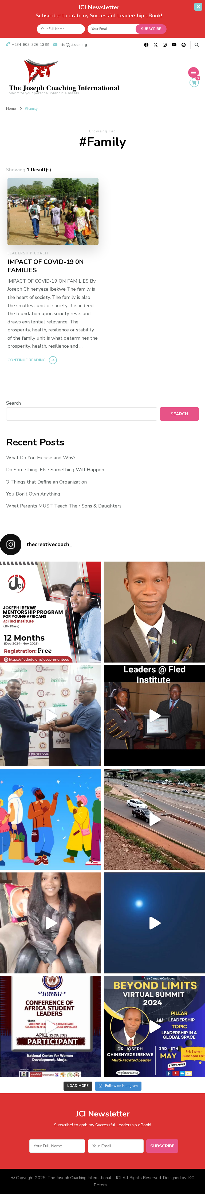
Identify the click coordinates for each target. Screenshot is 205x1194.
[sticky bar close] (198, 7)
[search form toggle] (197, 45)
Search (13, 403)
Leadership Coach (27, 253)
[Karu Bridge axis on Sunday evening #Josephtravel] (154, 819)
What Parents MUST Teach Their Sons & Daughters (63, 506)
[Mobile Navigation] (193, 72)
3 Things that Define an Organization (46, 482)
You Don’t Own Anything (33, 494)
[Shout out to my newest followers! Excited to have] (50, 819)
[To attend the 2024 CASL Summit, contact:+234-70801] (50, 1026)
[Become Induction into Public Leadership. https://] (154, 715)
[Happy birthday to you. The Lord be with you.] (50, 922)
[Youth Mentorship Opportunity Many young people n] (50, 612)
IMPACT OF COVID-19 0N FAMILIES (45, 266)
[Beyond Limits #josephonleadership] (154, 1026)
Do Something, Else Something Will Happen (55, 469)
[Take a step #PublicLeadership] (154, 922)
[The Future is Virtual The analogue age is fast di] (154, 612)
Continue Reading (26, 360)
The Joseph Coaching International (64, 87)
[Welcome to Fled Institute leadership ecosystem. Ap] (50, 715)
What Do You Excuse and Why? (41, 457)
